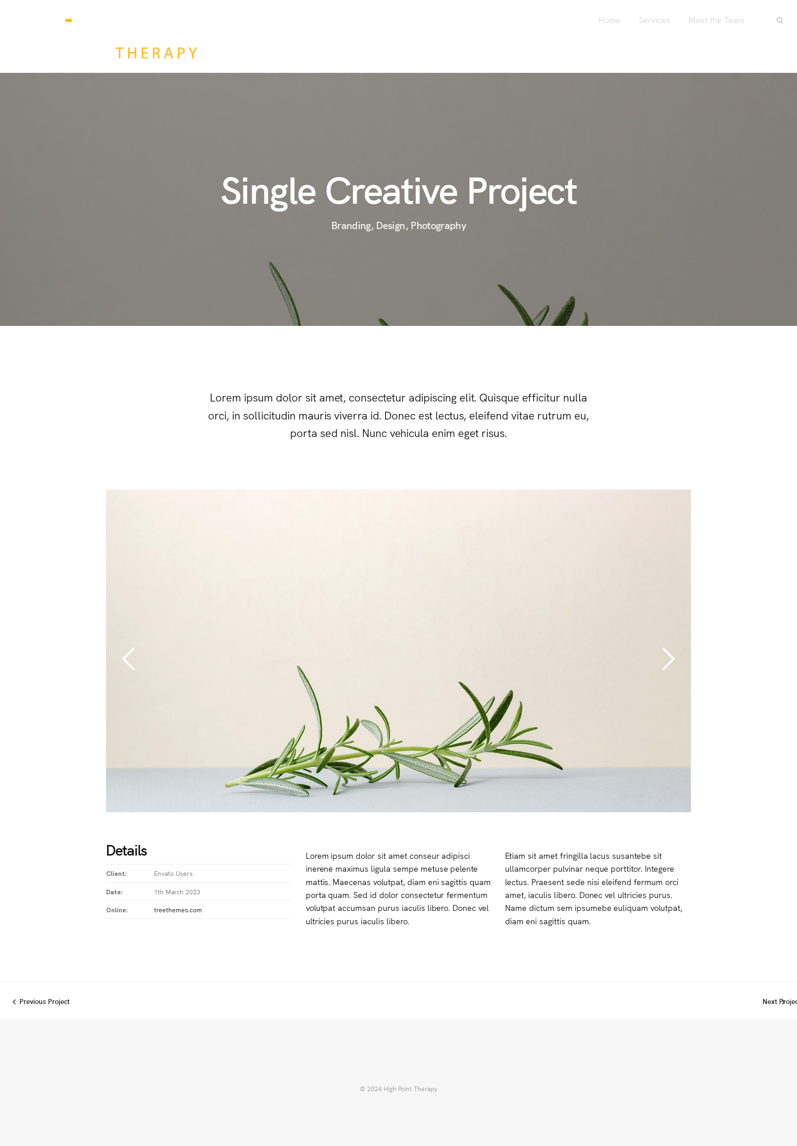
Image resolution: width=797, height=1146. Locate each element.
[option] (398, 654)
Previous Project (44, 1001)
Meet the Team (716, 19)
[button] (128, 659)
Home (609, 19)
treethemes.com (178, 909)
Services (654, 19)
